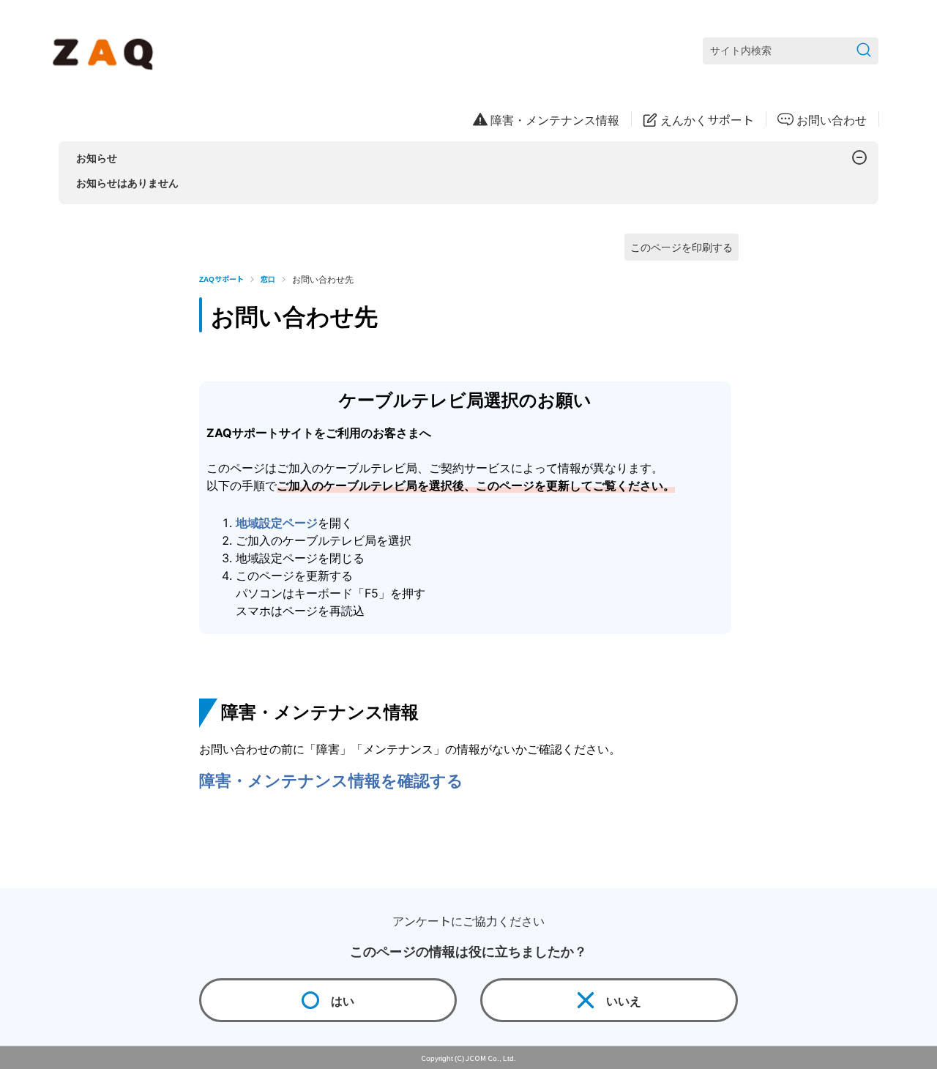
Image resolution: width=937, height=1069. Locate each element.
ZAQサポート (221, 278)
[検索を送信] (863, 50)
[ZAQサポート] (105, 51)
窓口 (268, 278)
